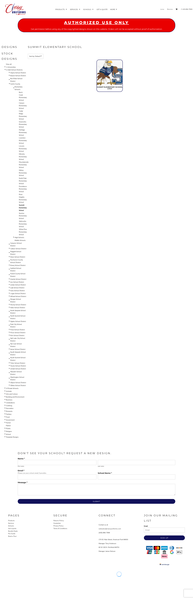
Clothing (9, 406)
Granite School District (18, 279)
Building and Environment (15, 397)
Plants (8, 428)
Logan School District (18, 293)
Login (162, 9)
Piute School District (17, 330)
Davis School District (17, 257)
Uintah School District (18, 369)
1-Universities (11, 67)
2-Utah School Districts (14, 70)
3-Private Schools (12, 388)
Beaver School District (18, 76)
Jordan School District (18, 285)
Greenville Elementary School (23, 124)
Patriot (8, 426)
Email (146, 526)
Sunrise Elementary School (23, 216)
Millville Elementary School (23, 156)
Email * (21, 470)
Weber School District (18, 385)
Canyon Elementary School (23, 105)
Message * (22, 482)
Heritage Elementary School (23, 132)
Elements (9, 411)
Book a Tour (12, 536)
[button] (61, 9)
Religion (9, 431)
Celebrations (10, 403)
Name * (21, 458)
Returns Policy (58, 521)
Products (11, 521)
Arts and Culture (12, 394)
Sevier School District (17, 349)
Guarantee (57, 523)
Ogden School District (18, 321)
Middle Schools (20, 240)
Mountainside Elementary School (23, 164)
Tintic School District (17, 363)
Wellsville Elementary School (23, 224)
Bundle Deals (13, 531)
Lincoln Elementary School (23, 148)
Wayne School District (18, 383)
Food (8, 417)
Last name (101, 466)
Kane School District (17, 291)
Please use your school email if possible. (32, 473)
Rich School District (17, 335)
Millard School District (18, 296)
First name (21, 466)
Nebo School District (17, 308)
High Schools (19, 237)
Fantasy (8, 414)
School (8, 434)
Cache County (15, 84)
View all (9, 64)
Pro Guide (11, 534)
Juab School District (17, 288)
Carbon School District (18, 249)
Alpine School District (18, 73)
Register (170, 9)
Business (9, 400)
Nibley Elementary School (23, 173)
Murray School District (18, 305)
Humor (8, 423)
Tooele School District (18, 366)
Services (11, 523)
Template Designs (12, 437)
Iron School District (17, 282)
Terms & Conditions (60, 528)
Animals (9, 391)
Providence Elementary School (23, 189)
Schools (11, 526)
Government (10, 420)
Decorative (9, 408)
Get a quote (12, 528)
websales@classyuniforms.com (110, 529)
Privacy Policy (58, 526)
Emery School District (17, 265)
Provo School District (17, 333)
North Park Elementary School (23, 181)
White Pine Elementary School (23, 232)
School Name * (105, 473)
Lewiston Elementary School (23, 140)
